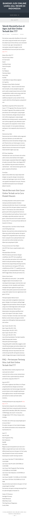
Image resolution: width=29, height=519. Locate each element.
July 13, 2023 (6, 34)
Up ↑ (15, 515)
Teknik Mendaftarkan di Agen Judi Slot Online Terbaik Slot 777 (13, 29)
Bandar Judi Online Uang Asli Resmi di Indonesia (14, 6)
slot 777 (4, 51)
